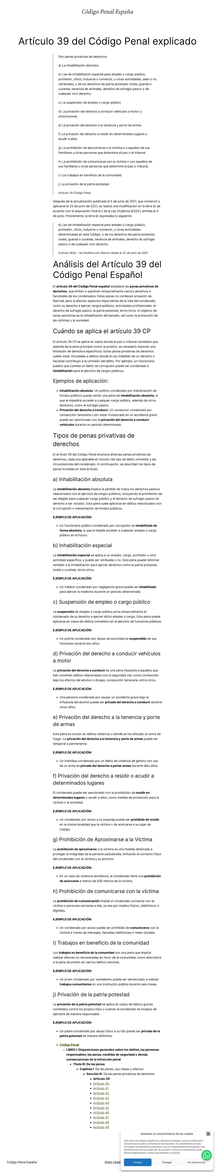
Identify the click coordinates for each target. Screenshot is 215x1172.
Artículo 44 (101, 1103)
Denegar (167, 1162)
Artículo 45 (101, 1108)
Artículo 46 (101, 1112)
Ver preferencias (196, 1162)
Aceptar (138, 1162)
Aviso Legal (113, 1162)
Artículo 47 (101, 1117)
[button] (208, 1134)
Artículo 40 (101, 1083)
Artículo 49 (101, 1127)
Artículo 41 (101, 1088)
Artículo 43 (101, 1098)
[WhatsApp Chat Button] (207, 1155)
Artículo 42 (101, 1093)
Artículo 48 (101, 1122)
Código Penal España (107, 11)
